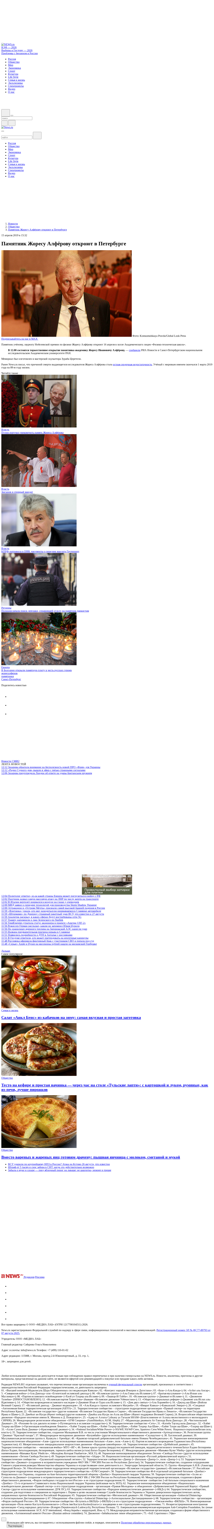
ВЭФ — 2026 (9, 47)
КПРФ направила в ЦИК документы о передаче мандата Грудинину (40, 551)
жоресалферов (9, 673)
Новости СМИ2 (10, 761)
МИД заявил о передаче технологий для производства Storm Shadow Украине (49, 905)
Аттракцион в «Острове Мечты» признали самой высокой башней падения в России (53, 908)
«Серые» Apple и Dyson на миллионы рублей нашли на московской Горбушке (49, 944)
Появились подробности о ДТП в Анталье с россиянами (36, 935)
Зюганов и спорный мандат (17, 492)
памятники (7, 676)
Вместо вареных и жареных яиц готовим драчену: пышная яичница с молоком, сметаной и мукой (90, 1157)
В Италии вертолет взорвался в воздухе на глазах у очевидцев (40, 902)
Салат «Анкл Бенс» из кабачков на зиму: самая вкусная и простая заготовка (71, 1017)
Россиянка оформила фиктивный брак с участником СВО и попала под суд (47, 941)
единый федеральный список (125, 1384)
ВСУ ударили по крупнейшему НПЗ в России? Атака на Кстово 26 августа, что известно (59, 1164)
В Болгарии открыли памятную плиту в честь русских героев (36, 670)
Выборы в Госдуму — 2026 (16, 50)
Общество (7, 1078)
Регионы (6, 607)
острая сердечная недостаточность (132, 364)
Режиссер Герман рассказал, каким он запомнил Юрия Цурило (40, 926)
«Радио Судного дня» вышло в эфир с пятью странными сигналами (43, 770)
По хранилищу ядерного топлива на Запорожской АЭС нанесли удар (44, 929)
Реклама (39, 1277)
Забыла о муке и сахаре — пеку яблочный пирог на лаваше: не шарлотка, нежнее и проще (59, 1170)
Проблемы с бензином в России (19, 53)
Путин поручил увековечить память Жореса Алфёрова (32, 432)
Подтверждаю (15, 1526)
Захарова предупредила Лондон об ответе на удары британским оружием (46, 773)
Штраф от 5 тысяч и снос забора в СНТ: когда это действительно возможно (51, 1167)
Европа (5, 667)
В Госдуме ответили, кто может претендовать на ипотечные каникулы (44, 938)
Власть (5, 429)
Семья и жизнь (9, 1010)
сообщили (134, 350)
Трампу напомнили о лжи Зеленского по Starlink (32, 920)
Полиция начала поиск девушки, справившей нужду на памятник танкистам (45, 610)
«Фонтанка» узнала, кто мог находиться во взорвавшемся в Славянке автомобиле (51, 911)
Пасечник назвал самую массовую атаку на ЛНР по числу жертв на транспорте (50, 899)
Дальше (6, 951)
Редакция (29, 1277)
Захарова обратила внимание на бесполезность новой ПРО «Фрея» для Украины (50, 767)
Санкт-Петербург (11, 679)
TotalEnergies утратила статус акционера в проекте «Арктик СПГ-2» (43, 923)
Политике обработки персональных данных (146, 1522)
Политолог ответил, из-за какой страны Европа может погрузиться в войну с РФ (50, 896)
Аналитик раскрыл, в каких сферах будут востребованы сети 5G (41, 917)
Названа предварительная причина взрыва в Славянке (35, 932)
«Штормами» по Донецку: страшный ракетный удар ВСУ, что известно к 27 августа (52, 914)
